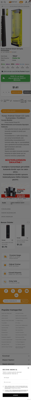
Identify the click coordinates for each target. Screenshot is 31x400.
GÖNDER (15, 395)
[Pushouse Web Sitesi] (29, 399)
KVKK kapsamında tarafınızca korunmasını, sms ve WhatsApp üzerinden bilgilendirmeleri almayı (16, 391)
